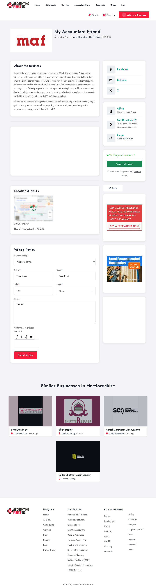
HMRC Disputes (74, 570)
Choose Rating (20, 255)
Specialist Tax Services (77, 549)
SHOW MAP (33, 208)
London (131, 549)
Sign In (95, 15)
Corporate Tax (74, 524)
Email (59, 270)
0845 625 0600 (125, 138)
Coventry (108, 546)
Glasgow (132, 524)
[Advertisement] (55, 152)
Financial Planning (76, 555)
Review (17, 299)
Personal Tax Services (77, 514)
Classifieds (100, 5)
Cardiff (107, 541)
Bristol (107, 536)
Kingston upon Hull (136, 529)
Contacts (65, 5)
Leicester (131, 539)
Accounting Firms (82, 5)
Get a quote (50, 5)
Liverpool (132, 544)
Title (16, 284)
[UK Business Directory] (124, 269)
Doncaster (108, 551)
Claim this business (124, 163)
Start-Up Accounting (76, 529)
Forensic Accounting (77, 539)
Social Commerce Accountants (123, 429)
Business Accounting (76, 519)
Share (114, 188)
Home (37, 5)
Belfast (107, 516)
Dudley (131, 514)
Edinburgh (132, 519)
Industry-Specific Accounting (80, 565)
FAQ (45, 544)
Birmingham (109, 521)
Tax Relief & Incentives (77, 544)
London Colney (20, 433)
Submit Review (25, 355)
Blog (123, 5)
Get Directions (125, 120)
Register (46, 539)
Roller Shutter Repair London (75, 475)
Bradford (108, 531)
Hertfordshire (95, 37)
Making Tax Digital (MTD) (79, 560)
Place (59, 284)
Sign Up (111, 15)
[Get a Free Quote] (124, 218)
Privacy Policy (49, 549)
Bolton (107, 526)
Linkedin (121, 80)
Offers (113, 5)
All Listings (47, 519)
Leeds (130, 534)
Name (16, 270)
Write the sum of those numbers (24, 329)
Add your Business (136, 14)
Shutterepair (66, 429)
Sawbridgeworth (116, 433)
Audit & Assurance (76, 534)
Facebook (122, 69)
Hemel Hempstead (80, 37)
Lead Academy (19, 429)
